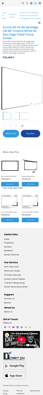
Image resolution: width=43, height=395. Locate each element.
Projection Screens (13, 15)
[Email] (29, 327)
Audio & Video (4, 15)
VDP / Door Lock (11, 266)
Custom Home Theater (15, 279)
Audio (7, 239)
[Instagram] (9, 327)
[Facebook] (5, 327)
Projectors (9, 242)
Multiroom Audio (12, 270)
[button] (26, 3)
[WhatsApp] (25, 327)
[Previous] (32, 103)
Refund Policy (35, 391)
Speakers (8, 250)
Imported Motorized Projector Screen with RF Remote (29, 176)
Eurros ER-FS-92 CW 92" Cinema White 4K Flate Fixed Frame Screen (8, 176)
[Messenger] (21, 327)
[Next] (38, 103)
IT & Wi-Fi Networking (14, 283)
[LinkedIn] (17, 327)
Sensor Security (11, 254)
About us (8, 311)
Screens (8, 246)
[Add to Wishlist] (22, 126)
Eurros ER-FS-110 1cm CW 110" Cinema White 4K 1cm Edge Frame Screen (9, 212)
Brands (7, 302)
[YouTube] (13, 327)
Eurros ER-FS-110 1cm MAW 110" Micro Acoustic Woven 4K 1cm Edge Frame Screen (30, 212)
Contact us (9, 298)
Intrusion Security (13, 275)
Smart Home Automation (16, 286)
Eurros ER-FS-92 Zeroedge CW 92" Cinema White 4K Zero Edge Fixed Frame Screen (30, 15)
